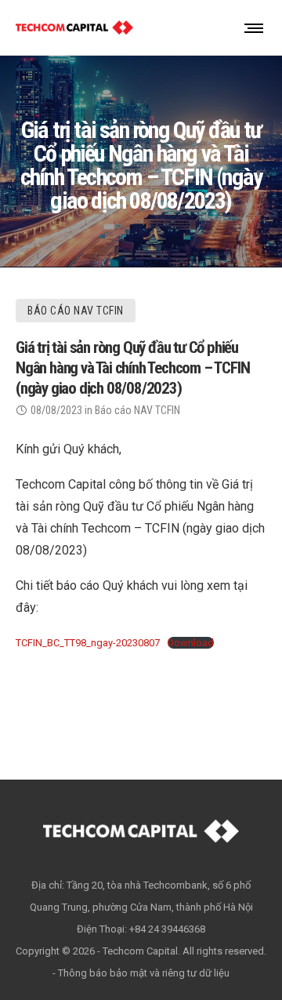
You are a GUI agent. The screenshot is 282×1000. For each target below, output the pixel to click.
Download (191, 643)
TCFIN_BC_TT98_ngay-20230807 (88, 643)
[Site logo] (74, 27)
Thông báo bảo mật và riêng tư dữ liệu (144, 973)
